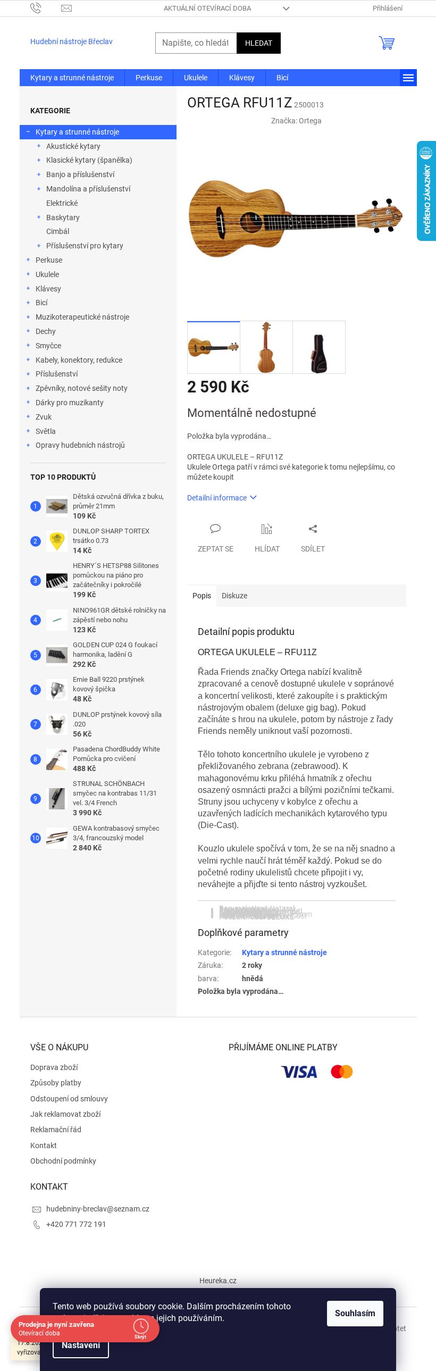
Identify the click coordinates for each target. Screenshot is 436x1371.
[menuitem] (72, 77)
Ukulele (47, 274)
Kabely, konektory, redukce (79, 360)
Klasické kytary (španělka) (89, 160)
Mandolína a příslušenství (88, 189)
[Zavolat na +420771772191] (46, 8)
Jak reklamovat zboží (65, 1114)
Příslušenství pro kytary (84, 245)
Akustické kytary (73, 146)
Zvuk (44, 417)
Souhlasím (351, 1313)
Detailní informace (217, 498)
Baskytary (63, 217)
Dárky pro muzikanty (70, 402)
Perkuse (49, 260)
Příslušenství (57, 374)
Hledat (258, 43)
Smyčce (48, 345)
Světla (46, 431)
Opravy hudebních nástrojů (80, 445)
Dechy (46, 331)
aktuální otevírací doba (207, 8)
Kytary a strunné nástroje (77, 132)
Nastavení (77, 1345)
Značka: (296, 120)
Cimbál (57, 231)
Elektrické (62, 203)
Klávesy (48, 289)
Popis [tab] (201, 595)
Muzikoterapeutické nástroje (82, 317)
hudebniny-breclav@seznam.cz (97, 1209)
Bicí (41, 302)
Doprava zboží (54, 1067)
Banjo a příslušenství (80, 174)
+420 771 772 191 (76, 1224)
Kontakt (43, 1145)
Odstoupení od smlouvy (69, 1098)
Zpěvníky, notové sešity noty (82, 388)
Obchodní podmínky (63, 1161)
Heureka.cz (218, 1280)
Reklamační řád (55, 1129)
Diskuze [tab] (234, 595)
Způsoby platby (55, 1083)
